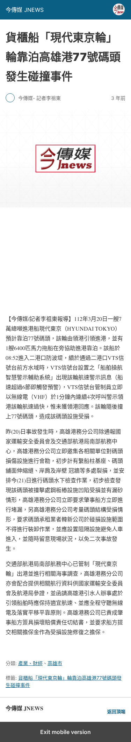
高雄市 (55, 663)
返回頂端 (116, 711)
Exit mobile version (65, 731)
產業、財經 (30, 663)
